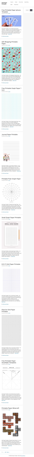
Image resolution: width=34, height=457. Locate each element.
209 (5, 452)
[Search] (31, 10)
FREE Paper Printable (5, 36)
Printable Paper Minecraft (10, 408)
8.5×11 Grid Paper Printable (11, 264)
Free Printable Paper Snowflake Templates (9, 362)
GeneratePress (23, 455)
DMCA (11, 4)
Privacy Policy (16, 4)
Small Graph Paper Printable (11, 217)
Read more (14, 80)
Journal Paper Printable (10, 134)
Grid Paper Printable (4, 3)
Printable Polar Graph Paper (11, 179)
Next (8, 452)
